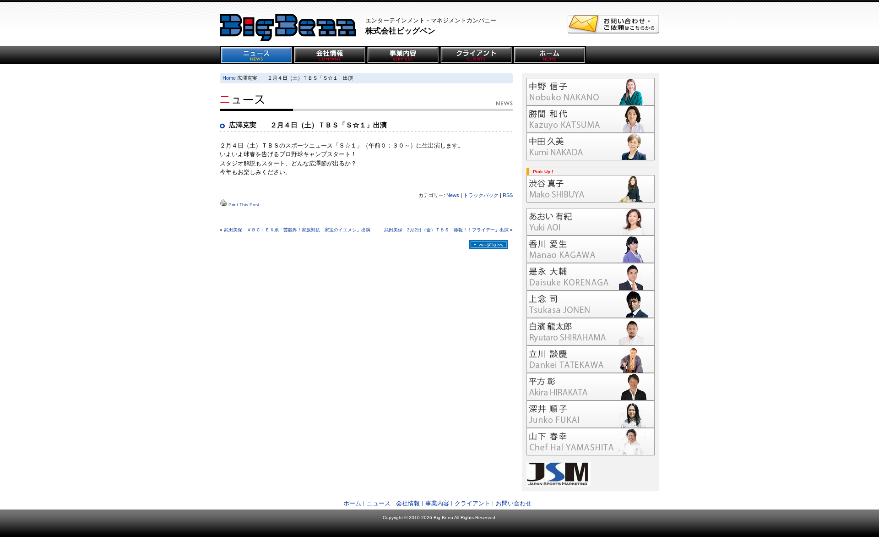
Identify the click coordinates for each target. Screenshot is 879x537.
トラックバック (481, 195)
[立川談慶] (590, 359)
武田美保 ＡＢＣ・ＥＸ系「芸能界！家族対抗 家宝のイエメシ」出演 (297, 229)
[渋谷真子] (590, 189)
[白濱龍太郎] (590, 331)
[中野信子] (590, 91)
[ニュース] (256, 55)
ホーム (352, 503)
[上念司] (590, 304)
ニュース (379, 503)
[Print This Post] (223, 204)
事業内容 (437, 503)
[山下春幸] (590, 441)
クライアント (472, 503)
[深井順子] (590, 414)
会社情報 (408, 503)
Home (229, 78)
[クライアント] (476, 55)
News (452, 195)
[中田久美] (590, 146)
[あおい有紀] (590, 222)
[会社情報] (329, 55)
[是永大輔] (590, 276)
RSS (508, 195)
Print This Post (243, 204)
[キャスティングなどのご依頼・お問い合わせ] (613, 31)
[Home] (549, 55)
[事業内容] (403, 55)
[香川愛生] (590, 249)
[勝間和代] (590, 119)
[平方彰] (590, 386)
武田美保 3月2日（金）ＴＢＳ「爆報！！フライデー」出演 (446, 229)
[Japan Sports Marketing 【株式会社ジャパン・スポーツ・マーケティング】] (590, 474)
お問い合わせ (514, 503)
